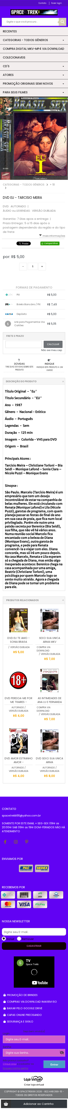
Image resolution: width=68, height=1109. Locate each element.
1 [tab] (37, 176)
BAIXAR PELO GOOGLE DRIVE (24, 1008)
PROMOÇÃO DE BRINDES (22, 995)
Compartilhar (51, 243)
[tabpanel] (34, 138)
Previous (2, 139)
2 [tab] (40, 176)
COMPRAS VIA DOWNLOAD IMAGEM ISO (31, 1002)
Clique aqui (9, 1063)
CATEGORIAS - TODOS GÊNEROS (23, 184)
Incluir (10, 939)
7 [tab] (59, 176)
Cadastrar (34, 946)
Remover (28, 939)
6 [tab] (56, 176)
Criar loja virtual (34, 1084)
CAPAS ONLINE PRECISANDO (24, 1015)
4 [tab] (48, 176)
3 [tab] (44, 176)
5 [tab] (52, 176)
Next (65, 139)
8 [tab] (63, 176)
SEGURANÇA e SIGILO (19, 1021)
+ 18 (52, 184)
